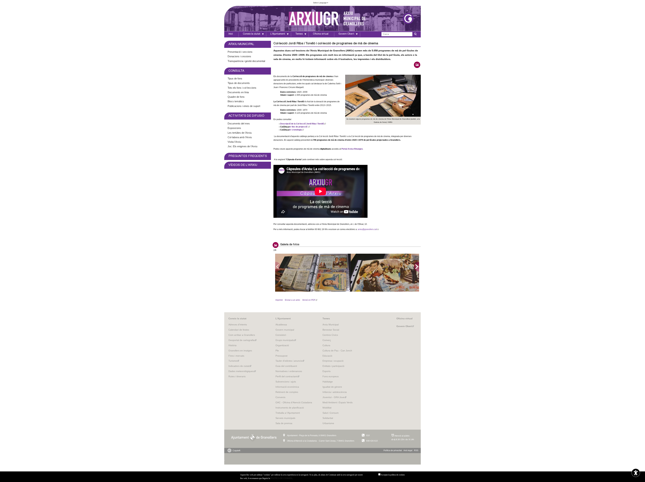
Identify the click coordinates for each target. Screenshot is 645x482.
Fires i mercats (236, 355)
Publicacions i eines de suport (244, 106)
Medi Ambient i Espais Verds (337, 402)
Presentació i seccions (240, 51)
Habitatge (327, 381)
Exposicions (234, 128)
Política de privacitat (392, 450)
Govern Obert (346, 34)
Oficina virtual (320, 34)
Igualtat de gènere (332, 386)
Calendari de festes (238, 329)
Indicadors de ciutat (239, 366)
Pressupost (281, 355)
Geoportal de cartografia (242, 340)
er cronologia (296, 130)
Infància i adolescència (334, 392)
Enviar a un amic (292, 300)
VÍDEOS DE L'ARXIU (242, 165)
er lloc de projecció (299, 127)
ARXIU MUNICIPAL (241, 44)
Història (232, 345)
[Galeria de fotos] (417, 65)
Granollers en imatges (240, 350)
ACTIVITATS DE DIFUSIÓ (246, 116)
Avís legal (407, 450)
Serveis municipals (285, 418)
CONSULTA (236, 71)
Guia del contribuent (286, 366)
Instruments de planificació (289, 407)
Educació (327, 355)
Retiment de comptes (286, 392)
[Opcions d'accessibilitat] (636, 473)
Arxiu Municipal (330, 324)
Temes (299, 34)
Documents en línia (238, 92)
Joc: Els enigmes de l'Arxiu (242, 146)
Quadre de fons (236, 96)
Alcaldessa (281, 324)
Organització (282, 345)
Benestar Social (330, 329)
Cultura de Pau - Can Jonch (337, 350)
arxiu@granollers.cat (368, 229)
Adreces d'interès (237, 324)
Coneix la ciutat (251, 34)
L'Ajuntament (277, 34)
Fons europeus (330, 376)
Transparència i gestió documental (246, 61)
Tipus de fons (235, 78)
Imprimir (279, 300)
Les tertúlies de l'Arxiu (240, 132)
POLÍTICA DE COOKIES (281, 478)
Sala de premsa (283, 423)
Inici (230, 34)
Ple (277, 350)
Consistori (280, 335)
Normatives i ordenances (288, 371)
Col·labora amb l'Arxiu (240, 137)
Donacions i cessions (239, 56)
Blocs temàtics (236, 101)
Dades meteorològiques (242, 371)
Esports (326, 371)
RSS (416, 450)
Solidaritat (327, 418)
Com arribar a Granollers (241, 335)
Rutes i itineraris (237, 376)
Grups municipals (285, 340)
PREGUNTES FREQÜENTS (247, 156)
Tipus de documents (239, 83)
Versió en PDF (309, 300)
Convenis (280, 397)
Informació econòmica (287, 386)
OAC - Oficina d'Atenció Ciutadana (293, 402)
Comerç (326, 340)
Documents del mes (239, 123)
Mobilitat (326, 407)
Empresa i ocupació (332, 360)
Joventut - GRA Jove (334, 397)
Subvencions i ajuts (285, 381)
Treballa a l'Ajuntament (287, 412)
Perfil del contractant (287, 376)
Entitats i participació (333, 366)
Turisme (233, 360)
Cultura (326, 345)
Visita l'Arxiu (234, 141)
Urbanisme (328, 423)
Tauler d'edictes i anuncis (289, 360)
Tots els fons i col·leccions (242, 87)
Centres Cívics (330, 335)
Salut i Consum (330, 412)
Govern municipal (284, 329)
